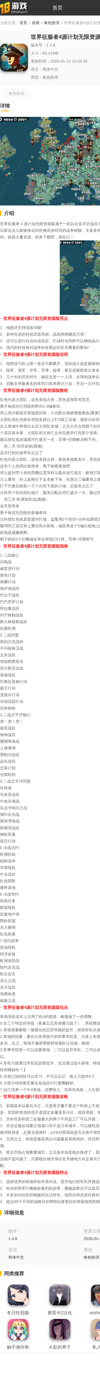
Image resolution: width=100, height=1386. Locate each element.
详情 (5, 106)
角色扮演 (51, 22)
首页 (57, 8)
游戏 (35, 22)
